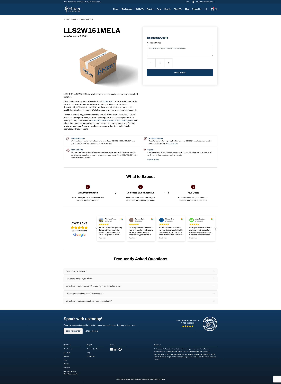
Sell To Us (140, 9)
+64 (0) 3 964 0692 (91, 331)
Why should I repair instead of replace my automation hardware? (94, 286)
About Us (178, 9)
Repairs (150, 9)
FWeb (163, 379)
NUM (93, 120)
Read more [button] (102, 238)
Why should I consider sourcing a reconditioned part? (89, 301)
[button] (215, 228)
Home (115, 9)
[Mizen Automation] (72, 9)
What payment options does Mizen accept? (84, 294)
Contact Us (196, 9)
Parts (159, 9)
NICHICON (107, 101)
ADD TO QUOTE (180, 73)
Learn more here (172, 143)
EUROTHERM (121, 120)
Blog (187, 1)
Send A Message (73, 331)
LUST (130, 120)
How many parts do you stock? (79, 279)
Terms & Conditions (93, 349)
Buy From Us (127, 9)
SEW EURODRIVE (105, 120)
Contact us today (153, 159)
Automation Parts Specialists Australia (70, 373)
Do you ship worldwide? (76, 271)
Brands (167, 9)
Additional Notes (154, 43)
